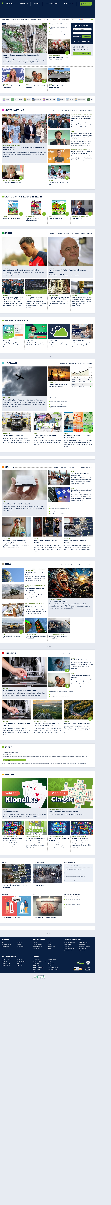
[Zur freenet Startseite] (7, 3)
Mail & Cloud (68, 4)
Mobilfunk (24, 4)
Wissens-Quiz (51, 946)
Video (65, 110)
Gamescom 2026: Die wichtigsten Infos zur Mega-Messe (60, 508)
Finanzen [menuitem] (13, 19)
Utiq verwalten (36, 969)
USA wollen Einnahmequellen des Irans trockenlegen (75, 880)
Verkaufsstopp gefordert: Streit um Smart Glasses (59, 511)
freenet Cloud (67, 944)
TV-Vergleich (82, 950)
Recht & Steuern (82, 363)
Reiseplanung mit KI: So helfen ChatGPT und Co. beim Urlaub (61, 505)
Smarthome (89, 467)
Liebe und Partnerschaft (79, 653)
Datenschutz (36, 965)
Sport (8, 233)
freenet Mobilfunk (6, 959)
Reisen (70, 653)
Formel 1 (76, 233)
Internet (37, 4)
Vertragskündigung (53, 967)
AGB (34, 971)
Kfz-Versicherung (68, 950)
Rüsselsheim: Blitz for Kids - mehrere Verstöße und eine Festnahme (78, 907)
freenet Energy (6, 965)
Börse (3, 942)
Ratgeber (65, 653)
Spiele (49, 942)
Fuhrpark (80, 564)
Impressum (36, 963)
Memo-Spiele (83, 110)
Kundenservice (36, 959)
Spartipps (89, 363)
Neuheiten (57, 564)
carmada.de (20, 965)
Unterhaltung (14, 110)
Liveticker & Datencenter (86, 233)
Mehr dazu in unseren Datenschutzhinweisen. (76, 763)
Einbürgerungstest (37, 944)
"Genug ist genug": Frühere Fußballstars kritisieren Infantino (59, 24)
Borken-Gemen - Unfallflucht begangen (73, 904)
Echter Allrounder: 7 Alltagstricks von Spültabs (74, 869)
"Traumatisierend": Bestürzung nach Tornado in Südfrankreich (59, 31)
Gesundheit (89, 653)
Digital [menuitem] (40, 19)
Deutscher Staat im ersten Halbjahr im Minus (58, 404)
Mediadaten (51, 963)
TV (53, 110)
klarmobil (19, 963)
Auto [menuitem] (18, 19)
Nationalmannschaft (68, 233)
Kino (62, 110)
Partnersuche (20, 946)
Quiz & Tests (75, 110)
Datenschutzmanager (38, 967)
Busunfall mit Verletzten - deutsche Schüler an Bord (75, 876)
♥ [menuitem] (59, 19)
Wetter (19, 944)
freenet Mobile (21, 961)
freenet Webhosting (69, 948)
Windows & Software (80, 467)
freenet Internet (6, 963)
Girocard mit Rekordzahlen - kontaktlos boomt (58, 401)
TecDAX (74, 387)
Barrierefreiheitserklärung (40, 961)
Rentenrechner (82, 948)
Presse (50, 961)
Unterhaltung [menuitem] (25, 19)
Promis (57, 110)
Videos (49, 944)
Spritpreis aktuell (6, 944)
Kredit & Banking (73, 363)
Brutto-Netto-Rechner (84, 946)
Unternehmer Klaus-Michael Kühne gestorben (74, 865)
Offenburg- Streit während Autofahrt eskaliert (74, 896)
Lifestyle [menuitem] (33, 19)
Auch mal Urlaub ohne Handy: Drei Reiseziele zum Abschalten (61, 691)
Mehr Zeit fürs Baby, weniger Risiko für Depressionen (76, 872)
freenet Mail (67, 946)
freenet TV (5, 961)
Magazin (67, 564)
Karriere (50, 965)
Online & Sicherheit (69, 467)
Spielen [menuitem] (46, 19)
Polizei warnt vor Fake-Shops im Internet (73, 899)
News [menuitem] (3, 19)
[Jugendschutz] (39, 977)
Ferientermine (5, 946)
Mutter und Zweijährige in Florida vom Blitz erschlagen (58, 35)
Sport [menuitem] (7, 19)
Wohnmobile (74, 564)
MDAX (74, 384)
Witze (69, 110)
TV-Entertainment (52, 4)
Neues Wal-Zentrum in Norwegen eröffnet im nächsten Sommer (61, 694)
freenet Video (20, 959)
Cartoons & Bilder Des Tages (23, 196)
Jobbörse (19, 942)
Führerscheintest (88, 564)
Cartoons (90, 110)
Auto (7, 564)
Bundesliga (51, 233)
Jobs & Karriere (63, 363)
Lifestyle (10, 653)
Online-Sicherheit (83, 942)
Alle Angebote (86, 3)
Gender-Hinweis (52, 959)
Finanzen (10, 362)
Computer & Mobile (58, 467)
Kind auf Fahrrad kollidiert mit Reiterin (73, 901)
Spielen (9, 774)
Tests (62, 564)
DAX (73, 382)
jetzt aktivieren (8, 760)
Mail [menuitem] (51, 19)
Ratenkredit (82, 944)
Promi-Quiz (36, 948)
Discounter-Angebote (69, 942)
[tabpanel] (24, 42)
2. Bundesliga (58, 233)
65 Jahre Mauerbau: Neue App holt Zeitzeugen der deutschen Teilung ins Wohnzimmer (66, 513)
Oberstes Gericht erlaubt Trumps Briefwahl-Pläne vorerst (59, 28)
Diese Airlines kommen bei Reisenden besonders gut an (60, 696)
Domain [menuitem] (55, 19)
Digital (9, 466)
